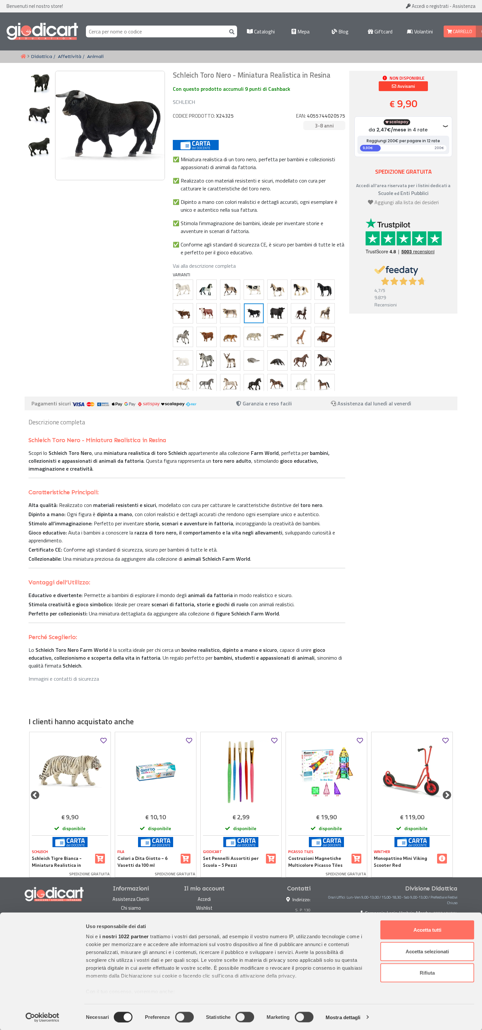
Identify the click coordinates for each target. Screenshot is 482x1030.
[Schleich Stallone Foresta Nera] (301, 313)
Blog (343, 31)
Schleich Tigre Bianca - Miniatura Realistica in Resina (57, 862)
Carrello (462, 31)
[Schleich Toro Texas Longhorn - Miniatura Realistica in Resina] (183, 313)
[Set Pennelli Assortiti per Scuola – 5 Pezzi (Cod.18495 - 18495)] (241, 771)
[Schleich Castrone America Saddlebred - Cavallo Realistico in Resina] (324, 384)
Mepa (303, 31)
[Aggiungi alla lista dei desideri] (103, 741)
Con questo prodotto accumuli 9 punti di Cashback (231, 89)
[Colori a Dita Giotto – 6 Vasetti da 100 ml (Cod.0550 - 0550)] (155, 771)
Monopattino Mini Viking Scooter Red (400, 861)
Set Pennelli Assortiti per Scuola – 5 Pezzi (231, 861)
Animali (95, 56)
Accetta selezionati (427, 951)
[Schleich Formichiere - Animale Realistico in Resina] (277, 360)
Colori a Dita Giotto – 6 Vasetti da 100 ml (142, 861)
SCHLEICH (184, 102)
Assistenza (463, 6)
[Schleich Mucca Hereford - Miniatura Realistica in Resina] (206, 313)
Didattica (41, 56)
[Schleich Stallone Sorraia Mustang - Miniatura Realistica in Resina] (183, 337)
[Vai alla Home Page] (23, 56)
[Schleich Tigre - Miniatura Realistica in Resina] (230, 337)
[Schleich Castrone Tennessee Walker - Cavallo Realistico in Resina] (324, 290)
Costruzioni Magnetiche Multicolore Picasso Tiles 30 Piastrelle (315, 862)
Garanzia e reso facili (266, 403)
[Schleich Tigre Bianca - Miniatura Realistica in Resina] (254, 337)
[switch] (184, 1017)
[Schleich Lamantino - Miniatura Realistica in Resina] (254, 360)
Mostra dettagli (343, 1017)
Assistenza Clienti (130, 899)
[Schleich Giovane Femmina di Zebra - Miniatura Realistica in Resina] (206, 360)
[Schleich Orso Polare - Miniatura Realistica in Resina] (183, 360)
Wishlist (204, 908)
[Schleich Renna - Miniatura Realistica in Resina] (230, 360)
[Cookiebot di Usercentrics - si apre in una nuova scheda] (42, 1017)
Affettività (69, 56)
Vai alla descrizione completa (204, 266)
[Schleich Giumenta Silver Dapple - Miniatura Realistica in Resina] (324, 313)
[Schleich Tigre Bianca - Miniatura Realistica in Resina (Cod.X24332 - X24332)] (70, 771)
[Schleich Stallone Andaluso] (206, 290)
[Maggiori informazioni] (442, 859)
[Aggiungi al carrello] (100, 859)
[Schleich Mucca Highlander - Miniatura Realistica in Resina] (206, 337)
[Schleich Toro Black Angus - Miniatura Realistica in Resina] (277, 313)
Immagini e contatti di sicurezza (64, 679)
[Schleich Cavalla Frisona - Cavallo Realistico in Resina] (254, 384)
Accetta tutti (427, 930)
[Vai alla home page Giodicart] (42, 31)
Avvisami (405, 86)
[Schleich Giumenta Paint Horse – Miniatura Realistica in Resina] (183, 384)
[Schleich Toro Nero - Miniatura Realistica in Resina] (254, 313)
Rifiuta (427, 973)
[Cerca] (230, 31)
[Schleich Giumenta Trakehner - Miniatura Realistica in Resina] (206, 384)
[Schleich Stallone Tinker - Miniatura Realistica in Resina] (301, 290)
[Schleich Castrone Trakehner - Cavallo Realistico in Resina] (277, 384)
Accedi (430, 6)
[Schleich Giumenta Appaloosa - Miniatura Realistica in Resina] (324, 360)
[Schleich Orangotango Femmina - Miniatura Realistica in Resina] (324, 337)
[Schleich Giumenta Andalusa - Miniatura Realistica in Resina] (230, 290)
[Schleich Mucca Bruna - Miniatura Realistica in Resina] (230, 313)
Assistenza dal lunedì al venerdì (374, 403)
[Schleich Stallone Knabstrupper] (230, 384)
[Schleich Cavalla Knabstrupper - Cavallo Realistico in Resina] (301, 384)
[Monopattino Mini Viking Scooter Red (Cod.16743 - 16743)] (412, 771)
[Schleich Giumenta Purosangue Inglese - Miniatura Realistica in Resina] (301, 360)
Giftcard (382, 31)
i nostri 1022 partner (124, 936)
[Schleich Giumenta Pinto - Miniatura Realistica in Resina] (277, 290)
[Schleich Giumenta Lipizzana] (183, 290)
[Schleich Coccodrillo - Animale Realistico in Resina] (277, 337)
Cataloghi (264, 31)
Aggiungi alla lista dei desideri (406, 202)
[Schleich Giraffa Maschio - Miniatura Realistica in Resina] (301, 337)
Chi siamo (131, 908)
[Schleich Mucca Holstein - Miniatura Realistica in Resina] (254, 290)
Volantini (423, 31)
